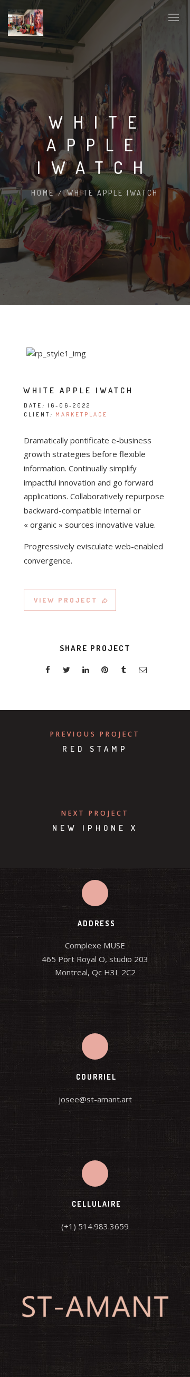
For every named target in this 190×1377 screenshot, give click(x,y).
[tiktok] (114, 1361)
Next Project (95, 813)
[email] (142, 671)
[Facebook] (75, 1361)
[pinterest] (104, 671)
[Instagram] (95, 1361)
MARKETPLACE (81, 414)
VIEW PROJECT (66, 600)
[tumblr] (123, 671)
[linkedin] (85, 671)
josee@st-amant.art (95, 1099)
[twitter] (66, 671)
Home (42, 192)
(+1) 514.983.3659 (95, 1226)
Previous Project (95, 734)
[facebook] (47, 671)
